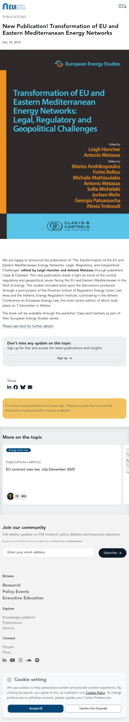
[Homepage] (14, 6)
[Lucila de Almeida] (10, 497)
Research (12, 585)
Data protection (76, 541)
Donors (8, 628)
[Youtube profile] (12, 660)
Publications (12, 623)
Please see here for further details (28, 326)
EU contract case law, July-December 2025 (40, 469)
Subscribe (110, 552)
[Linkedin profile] (4, 660)
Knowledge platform (19, 617)
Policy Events (16, 592)
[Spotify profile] (37, 660)
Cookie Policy (95, 693)
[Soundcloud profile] (28, 660)
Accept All (35, 708)
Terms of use (59, 541)
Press (7, 652)
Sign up (62, 358)
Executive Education (23, 598)
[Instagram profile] (20, 660)
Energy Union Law (18, 450)
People (8, 647)
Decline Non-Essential (93, 708)
